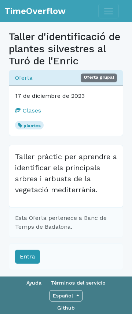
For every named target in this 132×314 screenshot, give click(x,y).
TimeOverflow (35, 11)
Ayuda (33, 283)
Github (66, 308)
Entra (27, 256)
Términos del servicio (78, 283)
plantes (32, 125)
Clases (31, 110)
